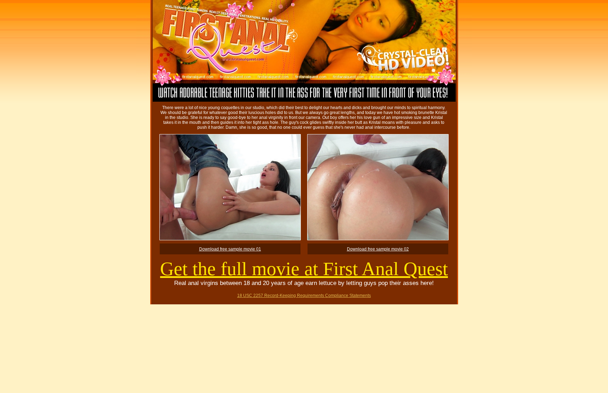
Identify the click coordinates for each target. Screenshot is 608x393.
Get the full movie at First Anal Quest (304, 268)
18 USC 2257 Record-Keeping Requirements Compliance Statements (304, 295)
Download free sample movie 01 (230, 249)
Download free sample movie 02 (378, 249)
